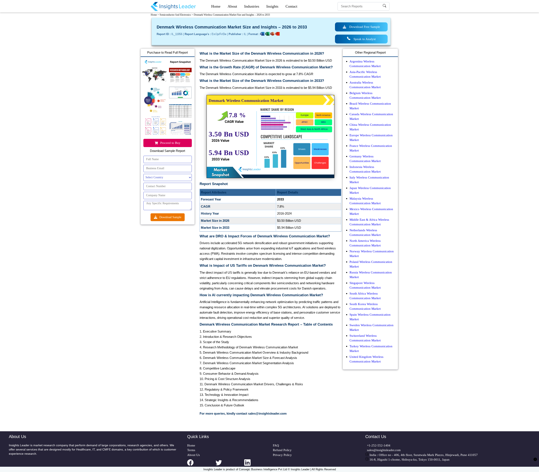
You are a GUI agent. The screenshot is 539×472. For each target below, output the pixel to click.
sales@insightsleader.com (384, 450)
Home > (155, 14)
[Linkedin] (258, 465)
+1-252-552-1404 (377, 445)
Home (215, 6)
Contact (291, 6)
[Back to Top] (535, 462)
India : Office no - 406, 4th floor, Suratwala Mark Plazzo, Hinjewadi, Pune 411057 (423, 455)
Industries (251, 6)
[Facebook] (201, 465)
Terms (191, 450)
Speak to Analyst (365, 39)
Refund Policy (282, 450)
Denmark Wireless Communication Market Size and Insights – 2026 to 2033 (232, 14)
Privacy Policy (282, 455)
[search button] (384, 6)
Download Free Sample (364, 26)
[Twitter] (230, 465)
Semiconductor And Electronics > (176, 14)
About (232, 6)
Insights (272, 6)
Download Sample (170, 217)
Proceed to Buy (170, 143)
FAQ (276, 445)
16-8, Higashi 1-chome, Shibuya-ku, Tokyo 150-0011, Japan (409, 459)
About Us (193, 455)
